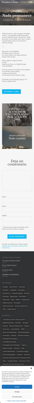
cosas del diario (15, 329)
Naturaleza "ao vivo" (25, 361)
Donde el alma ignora (24, 332)
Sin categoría (17, 303)
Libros (12, 299)
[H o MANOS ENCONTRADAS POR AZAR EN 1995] (17, 114)
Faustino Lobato (10, 2)
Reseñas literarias (7, 303)
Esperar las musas (7, 348)
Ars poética (6, 290)
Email (4, 206)
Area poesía (17, 11)
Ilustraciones (6, 299)
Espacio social (14, 296)
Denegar (17, 392)
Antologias (25, 323)
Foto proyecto (22, 296)
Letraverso (19, 354)
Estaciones (16, 348)
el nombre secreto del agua (10, 338)
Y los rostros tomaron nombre (11, 261)
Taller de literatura (8, 306)
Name (4, 197)
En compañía (21, 290)
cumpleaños (13, 290)
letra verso (27, 354)
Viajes (4, 309)
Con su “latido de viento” (9, 265)
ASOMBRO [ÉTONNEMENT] (10, 274)
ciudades (26, 326)
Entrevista (27, 293)
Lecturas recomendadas (9, 354)
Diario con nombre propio (10, 332)
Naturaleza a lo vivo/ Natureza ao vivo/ (14, 364)
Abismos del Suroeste (8, 323)
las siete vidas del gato (9, 351)
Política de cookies (11, 400)
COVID (22, 329)
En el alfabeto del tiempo (9, 342)
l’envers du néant (7, 270)
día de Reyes (6, 335)
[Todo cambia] (17, 137)
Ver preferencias (17, 397)
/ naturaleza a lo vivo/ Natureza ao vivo (14, 319)
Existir (23, 348)
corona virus (6, 329)
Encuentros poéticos (17, 293)
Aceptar (17, 387)
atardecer (5, 326)
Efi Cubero (13, 335)
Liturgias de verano (13, 361)
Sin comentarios (27, 20)
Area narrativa (13, 287)
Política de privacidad (21, 400)
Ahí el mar (18, 323)
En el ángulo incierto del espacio (11, 345)
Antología (5, 287)
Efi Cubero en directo (23, 335)
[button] (31, 368)
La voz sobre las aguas (22, 351)
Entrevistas (6, 296)
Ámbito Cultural (11, 309)
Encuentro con (7, 293)
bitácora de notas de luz (16, 326)
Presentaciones (26, 299)
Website (4, 215)
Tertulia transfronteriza (21, 306)
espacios (24, 345)
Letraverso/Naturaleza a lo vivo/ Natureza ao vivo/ (17, 358)
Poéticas (18, 299)
